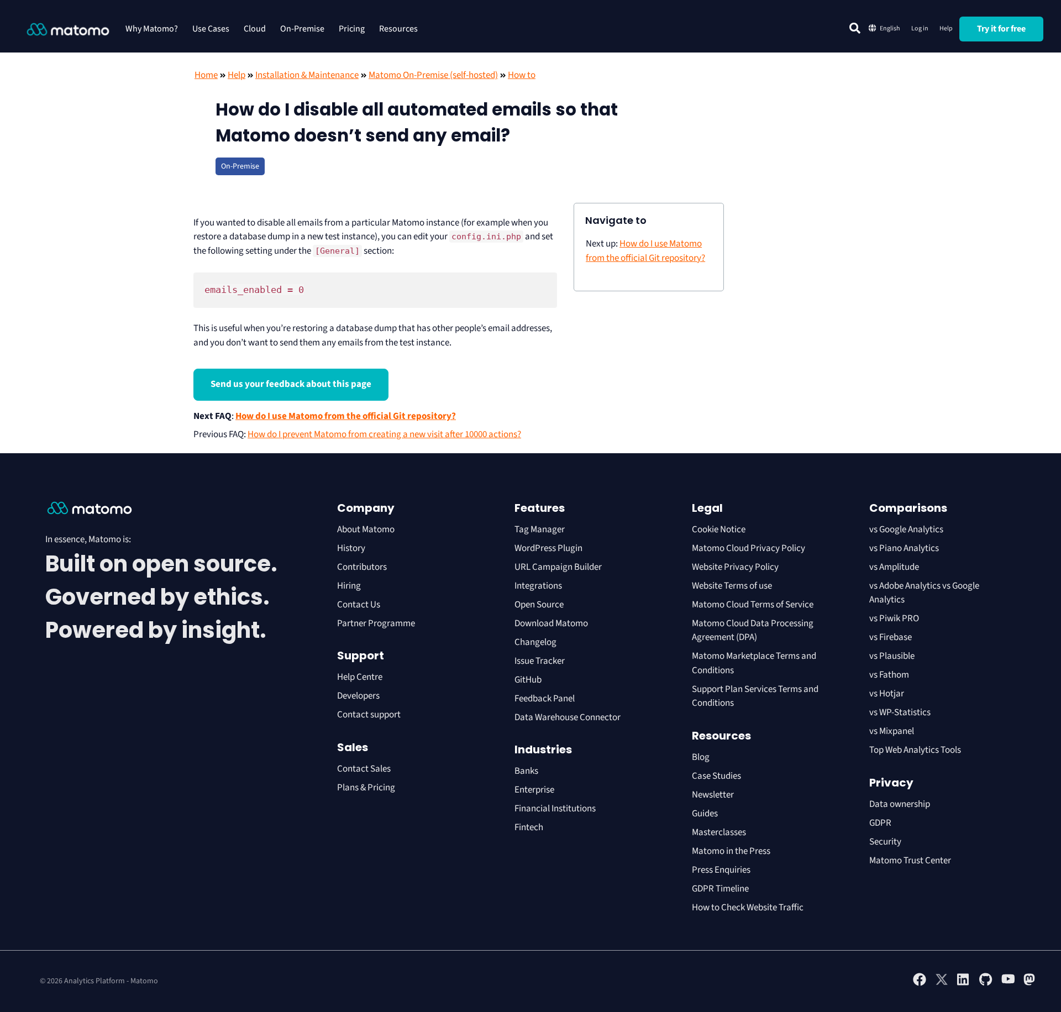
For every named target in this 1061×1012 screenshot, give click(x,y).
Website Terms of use (732, 585)
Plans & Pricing (366, 787)
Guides (705, 813)
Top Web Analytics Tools (915, 750)
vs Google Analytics (906, 529)
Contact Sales (364, 768)
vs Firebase (890, 637)
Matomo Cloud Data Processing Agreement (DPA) (752, 630)
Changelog (535, 642)
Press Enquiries (721, 870)
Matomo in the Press (731, 851)
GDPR (880, 823)
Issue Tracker (539, 661)
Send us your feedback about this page (291, 384)
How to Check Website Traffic (747, 907)
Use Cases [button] (210, 29)
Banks (527, 771)
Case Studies (716, 776)
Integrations (538, 585)
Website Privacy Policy (735, 567)
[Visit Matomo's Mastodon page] (1030, 983)
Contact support (369, 714)
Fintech (528, 827)
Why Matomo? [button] (151, 29)
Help (946, 28)
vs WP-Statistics (900, 712)
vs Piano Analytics (904, 548)
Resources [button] (398, 29)
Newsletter (713, 794)
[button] (855, 28)
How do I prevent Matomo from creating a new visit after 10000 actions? (384, 434)
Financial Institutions (555, 808)
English (890, 28)
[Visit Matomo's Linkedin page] (963, 983)
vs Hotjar (886, 693)
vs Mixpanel (891, 731)
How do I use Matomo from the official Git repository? (345, 416)
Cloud (255, 29)
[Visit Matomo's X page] (941, 983)
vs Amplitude (894, 567)
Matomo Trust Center (910, 860)
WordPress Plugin (548, 548)
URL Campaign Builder (558, 567)
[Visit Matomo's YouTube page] (1008, 982)
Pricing (352, 29)
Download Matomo (551, 623)
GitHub (528, 679)
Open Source (539, 604)
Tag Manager (539, 529)
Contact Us (358, 604)
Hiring (349, 585)
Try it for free (1001, 29)
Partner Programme (376, 623)
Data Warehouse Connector (567, 717)
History (351, 548)
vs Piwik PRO (894, 618)
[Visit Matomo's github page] (985, 983)
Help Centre (359, 677)
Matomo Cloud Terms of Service (752, 604)
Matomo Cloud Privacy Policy (748, 548)
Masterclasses (719, 832)
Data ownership (899, 804)
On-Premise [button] (302, 29)
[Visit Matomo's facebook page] (919, 983)
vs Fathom (889, 674)
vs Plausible (892, 656)
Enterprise (535, 789)
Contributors (362, 567)
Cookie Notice (718, 529)
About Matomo (366, 529)
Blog (701, 757)
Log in (919, 28)
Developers (358, 695)
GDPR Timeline (720, 888)
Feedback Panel (544, 698)
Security (885, 841)
